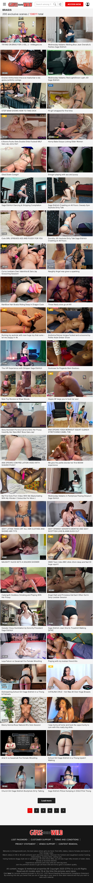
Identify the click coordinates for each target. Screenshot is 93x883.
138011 (34, 14)
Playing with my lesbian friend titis (62, 661)
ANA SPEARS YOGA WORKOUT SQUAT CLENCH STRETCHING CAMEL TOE (68, 431)
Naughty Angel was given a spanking (63, 271)
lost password (19, 839)
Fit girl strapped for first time (60, 111)
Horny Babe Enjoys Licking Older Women (65, 141)
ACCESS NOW (74, 4)
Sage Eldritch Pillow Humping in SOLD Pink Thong (69, 791)
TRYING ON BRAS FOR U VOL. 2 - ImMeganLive (22, 44)
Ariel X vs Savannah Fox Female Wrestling (19, 758)
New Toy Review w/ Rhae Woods (16, 399)
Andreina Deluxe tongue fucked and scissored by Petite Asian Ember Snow (69, 336)
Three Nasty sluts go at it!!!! (59, 304)
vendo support (47, 844)
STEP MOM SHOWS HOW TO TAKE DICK (19, 111)
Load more (46, 800)
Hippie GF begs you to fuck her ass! (63, 399)
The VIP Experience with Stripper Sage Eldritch (22, 368)
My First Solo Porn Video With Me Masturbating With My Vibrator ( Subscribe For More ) (22, 497)
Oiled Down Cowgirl (10, 174)
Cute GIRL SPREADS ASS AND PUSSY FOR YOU (22, 238)
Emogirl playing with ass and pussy (63, 174)
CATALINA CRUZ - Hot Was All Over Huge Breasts (69, 692)
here (9, 873)
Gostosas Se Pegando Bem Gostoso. (63, 368)
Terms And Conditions (66, 839)
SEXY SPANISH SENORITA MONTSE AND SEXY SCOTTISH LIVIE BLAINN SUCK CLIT (68, 530)
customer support (41, 839)
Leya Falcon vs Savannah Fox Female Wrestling (22, 661)
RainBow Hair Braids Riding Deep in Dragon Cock (23, 304)
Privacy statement (25, 844)
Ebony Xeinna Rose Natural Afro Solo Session (21, 725)
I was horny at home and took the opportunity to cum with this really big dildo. (68, 726)
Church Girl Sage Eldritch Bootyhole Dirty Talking (23, 791)
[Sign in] (88, 4)
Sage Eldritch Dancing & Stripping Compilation (21, 205)
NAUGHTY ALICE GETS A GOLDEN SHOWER (20, 562)
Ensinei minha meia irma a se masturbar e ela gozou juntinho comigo (21, 79)
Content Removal (68, 844)
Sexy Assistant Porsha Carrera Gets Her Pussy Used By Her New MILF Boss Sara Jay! (22, 431)
